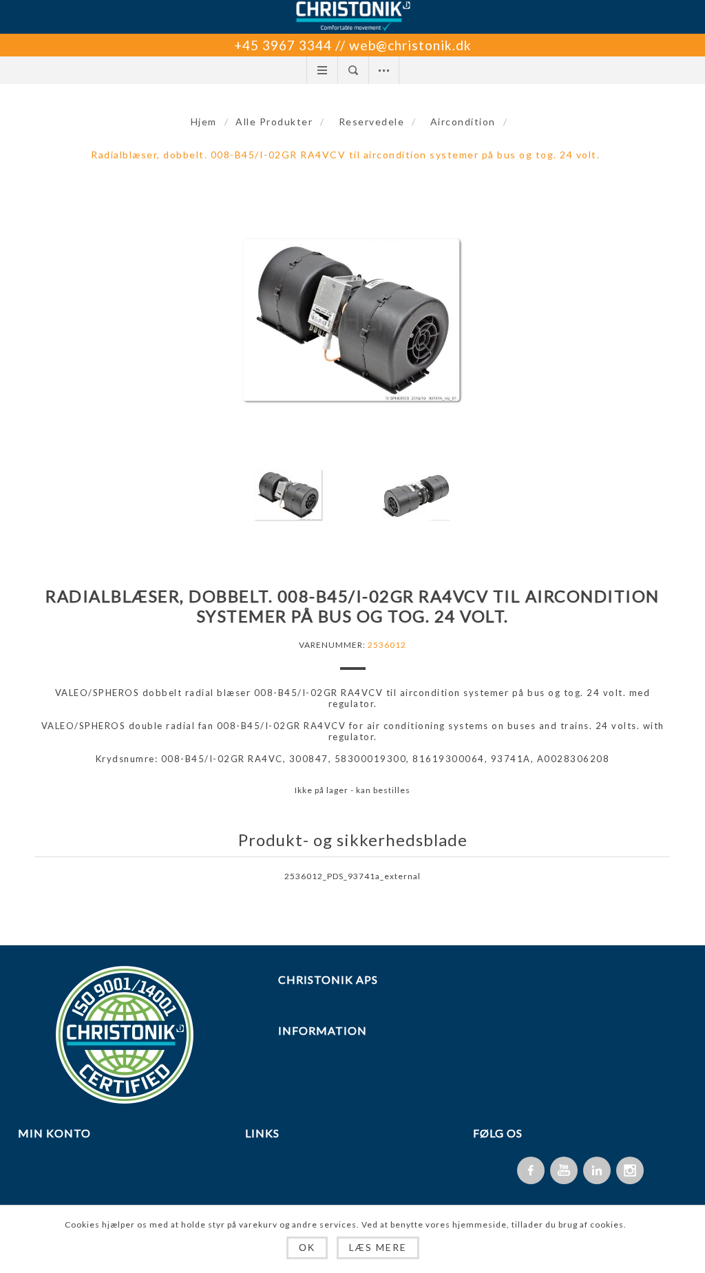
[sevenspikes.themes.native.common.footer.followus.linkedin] (597, 1170)
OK (307, 1247)
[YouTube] (564, 1170)
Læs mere (378, 1247)
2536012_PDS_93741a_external (352, 876)
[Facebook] (531, 1170)
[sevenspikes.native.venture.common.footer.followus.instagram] (630, 1170)
